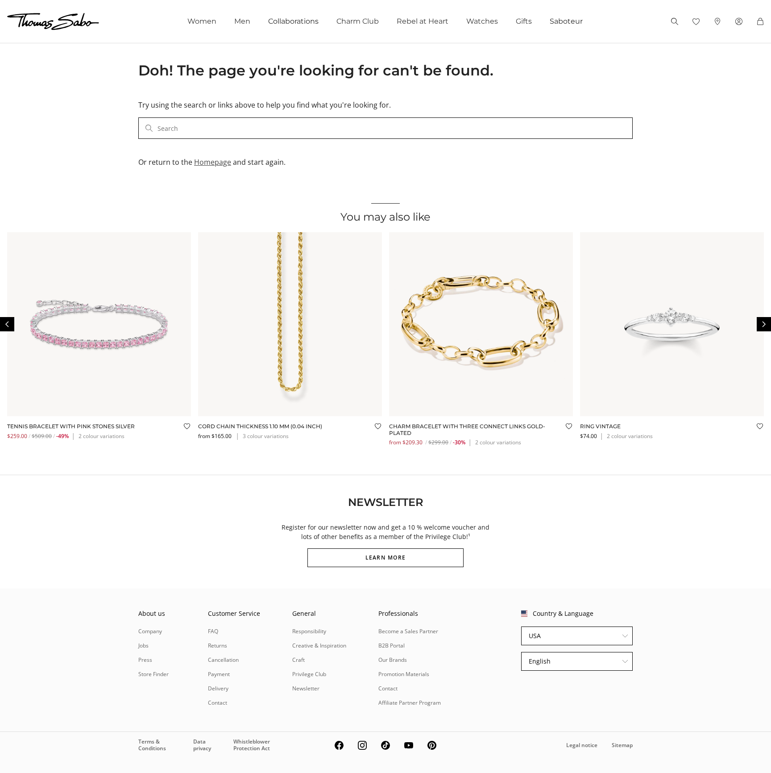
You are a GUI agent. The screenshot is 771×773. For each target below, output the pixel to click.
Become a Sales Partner (408, 631)
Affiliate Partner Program (409, 702)
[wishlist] (696, 21)
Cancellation (223, 660)
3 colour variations (266, 436)
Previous (7, 324)
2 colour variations (101, 436)
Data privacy (202, 745)
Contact (217, 702)
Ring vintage (600, 426)
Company (150, 631)
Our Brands (392, 660)
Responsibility (309, 631)
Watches (482, 21)
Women (201, 21)
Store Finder (153, 674)
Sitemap (622, 745)
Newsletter (305, 688)
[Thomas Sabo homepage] (53, 21)
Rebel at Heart (422, 21)
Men (242, 21)
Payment (219, 674)
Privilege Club (309, 674)
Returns (217, 645)
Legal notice (581, 745)
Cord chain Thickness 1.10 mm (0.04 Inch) (260, 426)
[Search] (674, 21)
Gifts (524, 21)
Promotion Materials (403, 674)
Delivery (218, 688)
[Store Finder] (717, 21)
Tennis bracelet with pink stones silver (71, 426)
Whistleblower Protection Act (251, 745)
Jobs (143, 645)
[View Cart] (760, 21)
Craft (298, 660)
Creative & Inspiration (319, 645)
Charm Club (357, 21)
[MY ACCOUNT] (739, 21)
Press (145, 660)
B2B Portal (391, 645)
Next (764, 324)
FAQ (213, 631)
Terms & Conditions (152, 745)
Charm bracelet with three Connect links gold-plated (467, 429)
